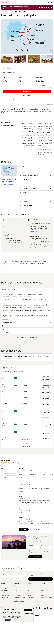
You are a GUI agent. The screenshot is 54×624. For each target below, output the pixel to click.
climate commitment (7, 184)
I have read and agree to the (39, 551)
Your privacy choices (20, 597)
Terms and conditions (45, 541)
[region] (17, 614)
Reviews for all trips (34, 529)
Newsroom (30, 595)
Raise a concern (31, 597)
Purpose (43, 583)
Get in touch (30, 585)
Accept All (27, 610)
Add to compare (18, 99)
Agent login (3, 600)
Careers (16, 592)
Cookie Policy (8, 620)
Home (2, 11)
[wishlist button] (42, 99)
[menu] (51, 2)
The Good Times (17, 588)
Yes (15, 568)
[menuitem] (5, 2)
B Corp (42, 585)
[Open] (18, 463)
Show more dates (26, 446)
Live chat (29, 588)
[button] (27, 36)
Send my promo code (35, 556)
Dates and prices (27, 91)
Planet (42, 592)
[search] (43, 2)
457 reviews (10, 68)
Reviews (29, 592)
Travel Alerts (3, 592)
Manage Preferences (29, 613)
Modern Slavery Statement (46, 597)
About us (16, 585)
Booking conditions (5, 597)
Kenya (6, 221)
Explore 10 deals (27, 95)
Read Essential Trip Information (27, 337)
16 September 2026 (47, 87)
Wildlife (42, 595)
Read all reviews (23, 529)
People (42, 590)
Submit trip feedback (5, 588)
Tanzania (12, 11)
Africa (6, 11)
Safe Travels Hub (4, 590)
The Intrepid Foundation (46, 588)
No (19, 568)
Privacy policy (17, 595)
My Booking (3, 585)
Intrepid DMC (17, 590)
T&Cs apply (30, 575)
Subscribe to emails (40, 579)
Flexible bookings (5, 595)
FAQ (28, 590)
